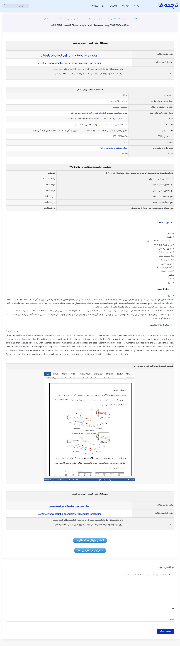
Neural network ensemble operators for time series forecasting (69, 63)
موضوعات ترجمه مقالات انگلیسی (121, 19)
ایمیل (172, 619)
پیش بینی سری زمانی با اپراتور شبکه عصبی (69, 506)
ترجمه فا (136, 5)
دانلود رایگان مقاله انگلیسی (88, 540)
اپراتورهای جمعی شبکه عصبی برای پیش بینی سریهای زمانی (69, 55)
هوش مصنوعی (120, 113)
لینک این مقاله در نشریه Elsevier (114, 148)
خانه (134, 19)
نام (173, 608)
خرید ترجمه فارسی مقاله (88, 550)
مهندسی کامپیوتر (120, 107)
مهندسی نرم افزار (78, 113)
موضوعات (125, 5)
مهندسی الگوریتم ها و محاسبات (100, 113)
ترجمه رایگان (114, 5)
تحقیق (104, 5)
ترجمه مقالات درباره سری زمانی (99, 19)
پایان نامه (95, 5)
